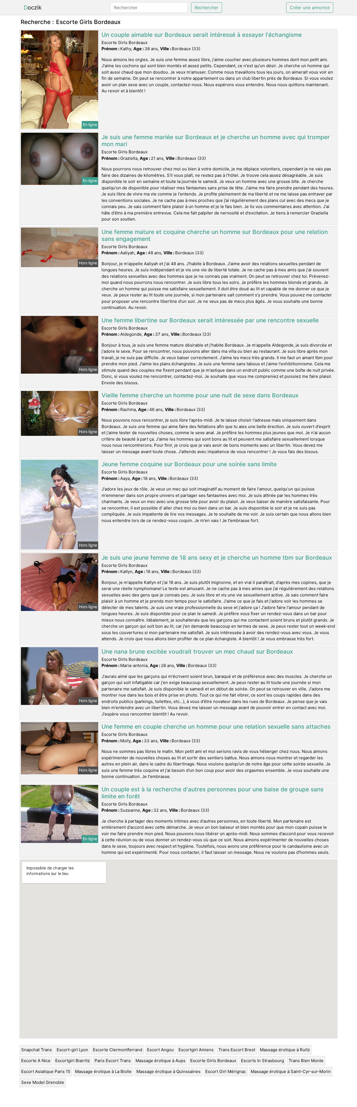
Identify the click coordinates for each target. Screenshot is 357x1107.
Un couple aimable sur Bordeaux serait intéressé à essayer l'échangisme (202, 34)
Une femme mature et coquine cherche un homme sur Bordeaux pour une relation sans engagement (215, 235)
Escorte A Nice (35, 1060)
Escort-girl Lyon (72, 1049)
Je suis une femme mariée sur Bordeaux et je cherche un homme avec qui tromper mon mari (216, 141)
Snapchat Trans (36, 1049)
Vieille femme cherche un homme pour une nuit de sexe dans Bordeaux (200, 395)
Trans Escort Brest (236, 1049)
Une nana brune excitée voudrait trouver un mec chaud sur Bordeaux (197, 651)
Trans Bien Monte (306, 1060)
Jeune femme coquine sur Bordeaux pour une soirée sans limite (189, 464)
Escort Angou (160, 1049)
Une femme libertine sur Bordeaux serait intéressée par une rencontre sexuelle (210, 320)
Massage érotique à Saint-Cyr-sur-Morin (291, 1071)
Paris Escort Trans (113, 1060)
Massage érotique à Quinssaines (168, 1071)
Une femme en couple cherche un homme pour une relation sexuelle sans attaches (216, 726)
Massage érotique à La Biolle (103, 1071)
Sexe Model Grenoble (42, 1082)
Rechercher (206, 7)
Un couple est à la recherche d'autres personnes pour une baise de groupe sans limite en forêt (213, 793)
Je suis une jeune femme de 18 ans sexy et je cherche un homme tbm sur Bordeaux (217, 557)
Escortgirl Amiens (196, 1049)
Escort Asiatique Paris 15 (45, 1071)
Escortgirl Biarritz (72, 1060)
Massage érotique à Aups (160, 1060)
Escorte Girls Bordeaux (213, 1060)
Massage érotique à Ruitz (285, 1049)
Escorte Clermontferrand (117, 1049)
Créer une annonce (310, 7)
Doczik (33, 7)
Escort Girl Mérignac (225, 1071)
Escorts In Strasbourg (262, 1060)
